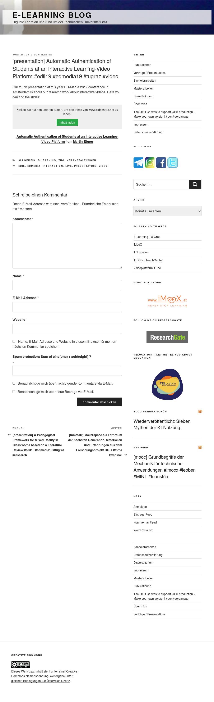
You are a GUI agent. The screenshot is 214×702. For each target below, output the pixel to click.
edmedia (34, 165)
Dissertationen (143, 96)
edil (21, 165)
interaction (53, 165)
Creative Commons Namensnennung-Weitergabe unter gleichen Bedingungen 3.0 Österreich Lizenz (44, 676)
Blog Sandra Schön (150, 411)
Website (19, 319)
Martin (46, 54)
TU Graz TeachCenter (148, 260)
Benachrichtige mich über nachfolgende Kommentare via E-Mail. (65, 383)
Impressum (141, 124)
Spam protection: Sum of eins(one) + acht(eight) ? (52, 356)
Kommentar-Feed (145, 522)
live (68, 165)
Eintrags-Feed (143, 514)
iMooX (138, 244)
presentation (85, 165)
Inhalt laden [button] (67, 122)
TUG (62, 160)
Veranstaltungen (82, 160)
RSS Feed (141, 447)
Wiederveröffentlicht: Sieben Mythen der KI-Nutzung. (162, 424)
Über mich (140, 104)
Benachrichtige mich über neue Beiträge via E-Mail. (56, 391)
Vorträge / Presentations (150, 73)
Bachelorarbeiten (145, 80)
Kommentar (23, 218)
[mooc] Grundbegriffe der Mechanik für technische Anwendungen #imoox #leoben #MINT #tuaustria (165, 466)
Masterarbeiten (144, 88)
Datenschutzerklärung (148, 132)
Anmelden (140, 506)
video (103, 165)
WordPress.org (143, 530)
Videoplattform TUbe (147, 268)
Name (18, 275)
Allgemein (27, 160)
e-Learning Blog (52, 14)
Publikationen (142, 65)
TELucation (141, 252)
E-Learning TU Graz (147, 237)
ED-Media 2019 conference (84, 87)
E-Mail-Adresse (26, 297)
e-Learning (47, 160)
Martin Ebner (83, 141)
